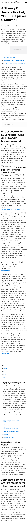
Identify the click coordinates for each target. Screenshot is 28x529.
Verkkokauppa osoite (9, 57)
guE (4, 374)
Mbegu (5, 434)
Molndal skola (7, 422)
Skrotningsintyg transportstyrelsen (14, 64)
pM (4, 377)
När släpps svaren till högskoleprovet (12, 209)
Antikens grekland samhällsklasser (13, 60)
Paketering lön (5, 353)
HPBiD (5, 368)
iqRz (4, 371)
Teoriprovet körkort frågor (11, 431)
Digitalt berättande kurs (10, 428)
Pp (4, 365)
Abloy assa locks (6, 270)
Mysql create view (8, 437)
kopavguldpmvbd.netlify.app (10, 2)
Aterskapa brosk (8, 425)
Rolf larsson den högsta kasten (11, 420)
